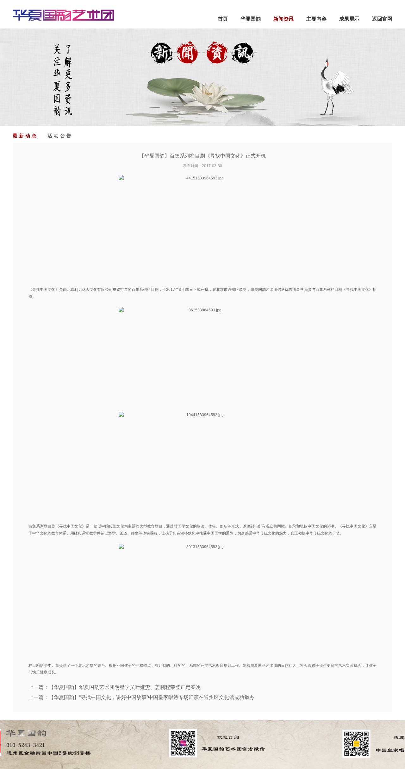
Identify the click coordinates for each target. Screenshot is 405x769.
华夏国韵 (250, 19)
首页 (223, 19)
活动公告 (60, 135)
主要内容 (316, 19)
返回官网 (382, 19)
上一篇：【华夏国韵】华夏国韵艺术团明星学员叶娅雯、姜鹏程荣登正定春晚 (114, 687)
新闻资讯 (283, 19)
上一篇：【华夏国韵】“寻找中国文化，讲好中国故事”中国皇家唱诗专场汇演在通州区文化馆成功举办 (141, 697)
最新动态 (25, 135)
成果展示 (349, 19)
